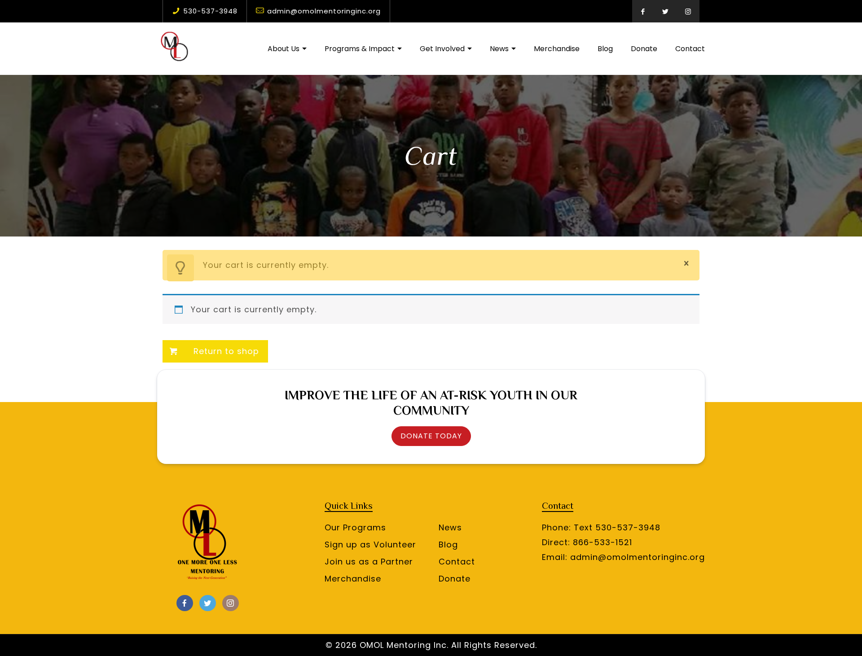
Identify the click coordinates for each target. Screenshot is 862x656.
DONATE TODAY (431, 436)
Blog (448, 544)
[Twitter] (666, 11)
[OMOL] (175, 48)
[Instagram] (688, 11)
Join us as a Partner (369, 561)
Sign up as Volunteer (370, 544)
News (450, 527)
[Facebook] (643, 11)
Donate (455, 578)
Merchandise (353, 578)
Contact (457, 561)
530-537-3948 (210, 11)
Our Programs (355, 527)
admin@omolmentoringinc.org (324, 11)
